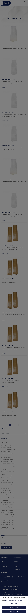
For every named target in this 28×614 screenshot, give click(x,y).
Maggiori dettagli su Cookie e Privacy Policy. (13, 600)
